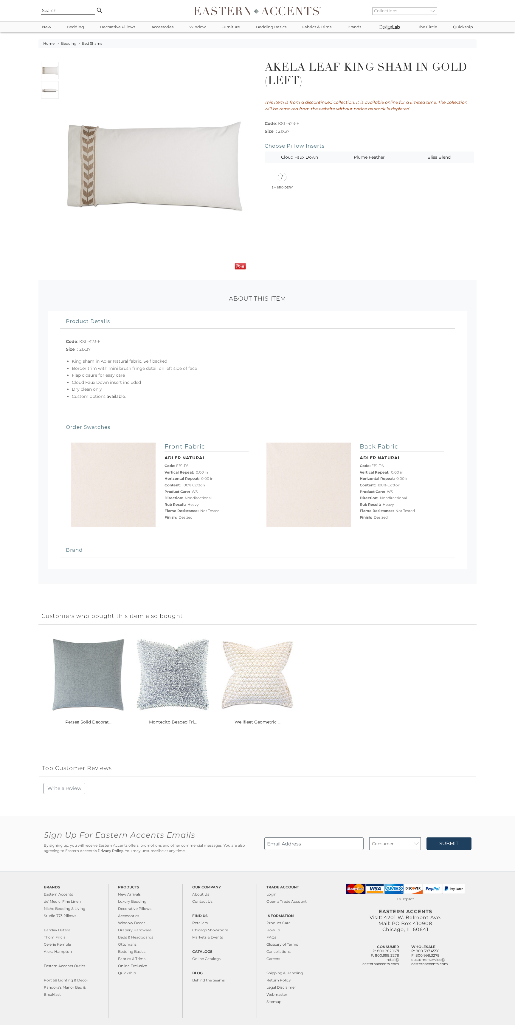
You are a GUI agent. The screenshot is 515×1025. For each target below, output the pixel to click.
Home (49, 43)
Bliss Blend (439, 157)
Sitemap (273, 1001)
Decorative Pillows (117, 27)
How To (273, 930)
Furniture (230, 27)
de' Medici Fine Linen (62, 901)
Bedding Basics (271, 27)
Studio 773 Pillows (60, 915)
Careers (273, 958)
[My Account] (467, 10)
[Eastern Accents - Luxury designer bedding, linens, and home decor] (257, 10)
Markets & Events (207, 937)
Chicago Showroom (210, 930)
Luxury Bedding (132, 901)
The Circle (427, 27)
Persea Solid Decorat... (88, 722)
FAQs (271, 937)
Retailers (200, 923)
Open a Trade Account (286, 901)
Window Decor (131, 923)
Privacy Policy (110, 851)
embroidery (282, 187)
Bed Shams (92, 43)
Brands (354, 27)
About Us (200, 894)
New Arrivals (129, 894)
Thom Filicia (55, 937)
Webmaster (276, 994)
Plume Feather (369, 157)
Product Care (278, 923)
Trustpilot (405, 899)
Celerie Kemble (57, 944)
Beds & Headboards (135, 937)
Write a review (64, 788)
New (46, 27)
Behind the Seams (208, 980)
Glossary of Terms (282, 944)
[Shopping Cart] (472, 10)
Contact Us (202, 901)
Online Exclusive (132, 966)
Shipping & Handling (284, 973)
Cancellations (278, 951)
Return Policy (278, 980)
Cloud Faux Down (299, 157)
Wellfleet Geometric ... (257, 722)
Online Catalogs (206, 958)
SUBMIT (448, 843)
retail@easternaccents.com (380, 961)
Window (197, 27)
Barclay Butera (57, 930)
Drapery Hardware (134, 930)
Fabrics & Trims (316, 27)
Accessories (162, 27)
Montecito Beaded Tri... (173, 722)
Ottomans (127, 944)
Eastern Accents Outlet (64, 966)
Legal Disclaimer (281, 987)
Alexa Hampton (58, 951)
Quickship (463, 27)
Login (271, 894)
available (116, 396)
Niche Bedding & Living (64, 908)
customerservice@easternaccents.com (429, 961)
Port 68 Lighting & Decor (66, 980)
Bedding (75, 27)
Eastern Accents (58, 894)
